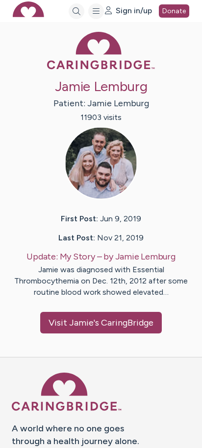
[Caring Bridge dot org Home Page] (101, 67)
